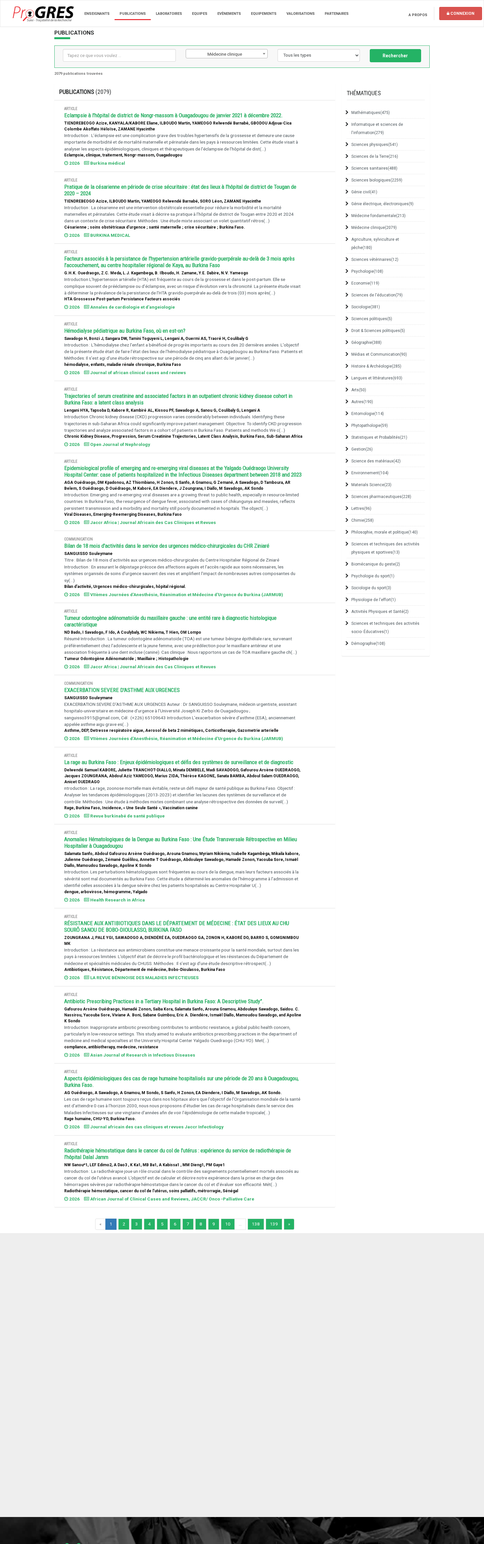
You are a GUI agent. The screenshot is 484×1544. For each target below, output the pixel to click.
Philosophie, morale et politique (384, 532)
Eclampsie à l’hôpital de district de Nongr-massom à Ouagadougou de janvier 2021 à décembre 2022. (173, 115)
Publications (133, 14)
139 (274, 1224)
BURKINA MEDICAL (109, 235)
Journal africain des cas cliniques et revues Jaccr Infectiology (156, 1126)
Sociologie (365, 307)
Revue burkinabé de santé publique (127, 815)
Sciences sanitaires (374, 168)
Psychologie (367, 271)
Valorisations (300, 14)
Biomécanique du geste (375, 564)
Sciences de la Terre (374, 156)
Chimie (362, 520)
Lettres (361, 508)
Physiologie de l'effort (373, 599)
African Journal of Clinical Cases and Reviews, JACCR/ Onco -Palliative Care (171, 1198)
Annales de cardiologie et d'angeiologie (132, 307)
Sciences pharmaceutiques (381, 496)
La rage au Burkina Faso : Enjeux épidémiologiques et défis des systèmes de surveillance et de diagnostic (178, 762)
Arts (358, 390)
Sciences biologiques (376, 180)
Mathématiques (370, 112)
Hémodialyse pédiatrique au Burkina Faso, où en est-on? (124, 330)
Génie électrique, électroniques (382, 204)
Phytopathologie (369, 425)
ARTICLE (70, 108)
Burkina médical (107, 163)
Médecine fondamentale (378, 215)
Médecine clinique (374, 227)
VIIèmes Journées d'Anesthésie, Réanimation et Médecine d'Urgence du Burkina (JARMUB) (186, 594)
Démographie (368, 643)
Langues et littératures (376, 378)
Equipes (199, 14)
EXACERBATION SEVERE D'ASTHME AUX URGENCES (122, 690)
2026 (74, 163)
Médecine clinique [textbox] (224, 54)
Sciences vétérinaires (374, 259)
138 (256, 1224)
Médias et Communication (379, 354)
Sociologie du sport (371, 588)
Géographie (366, 342)
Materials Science (371, 484)
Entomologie (367, 413)
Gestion (362, 449)
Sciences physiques (374, 144)
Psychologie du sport (372, 576)
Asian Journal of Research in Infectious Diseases (142, 1055)
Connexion (461, 13)
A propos (418, 15)
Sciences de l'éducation (377, 295)
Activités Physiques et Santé (380, 611)
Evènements (229, 14)
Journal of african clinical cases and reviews (137, 372)
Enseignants (97, 14)
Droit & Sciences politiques (378, 330)
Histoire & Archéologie (376, 366)
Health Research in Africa (117, 899)
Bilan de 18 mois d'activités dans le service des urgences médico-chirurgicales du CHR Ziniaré (166, 545)
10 (227, 1224)
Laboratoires (169, 14)
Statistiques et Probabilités (379, 437)
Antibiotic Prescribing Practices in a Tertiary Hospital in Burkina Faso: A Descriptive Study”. (164, 1001)
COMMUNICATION (78, 539)
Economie (365, 283)
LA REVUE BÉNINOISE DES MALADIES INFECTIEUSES (144, 977)
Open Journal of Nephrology (119, 444)
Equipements (264, 14)
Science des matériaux (376, 461)
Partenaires (337, 14)
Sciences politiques (371, 319)
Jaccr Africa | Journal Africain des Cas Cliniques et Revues (152, 522)
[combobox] (227, 53)
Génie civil (364, 192)
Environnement (370, 473)
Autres (362, 402)
